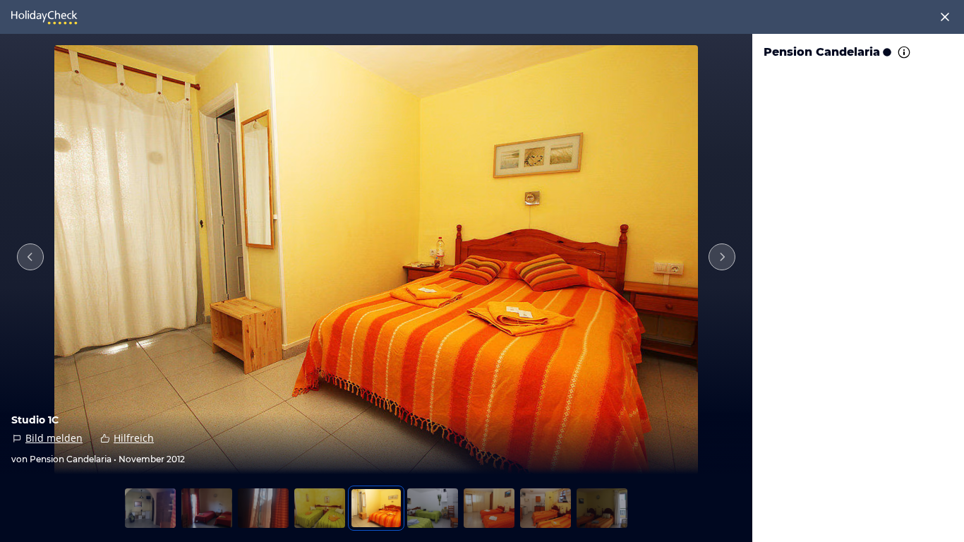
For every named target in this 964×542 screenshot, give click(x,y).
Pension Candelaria (822, 52)
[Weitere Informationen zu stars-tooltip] (902, 52)
